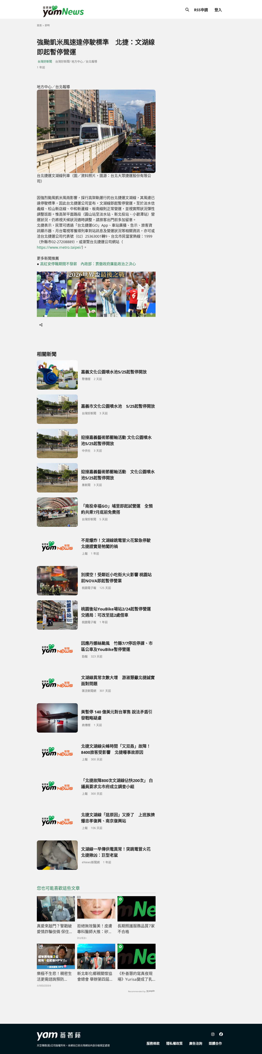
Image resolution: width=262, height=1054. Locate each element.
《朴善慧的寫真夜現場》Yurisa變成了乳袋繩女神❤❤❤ (134, 976)
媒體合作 (215, 1043)
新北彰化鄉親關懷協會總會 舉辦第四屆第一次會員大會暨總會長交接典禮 (95, 976)
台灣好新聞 (45, 61)
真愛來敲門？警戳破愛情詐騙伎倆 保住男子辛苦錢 (55, 929)
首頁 (39, 25)
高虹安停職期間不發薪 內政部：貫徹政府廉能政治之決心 (88, 263)
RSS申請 (201, 9)
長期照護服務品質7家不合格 (136, 929)
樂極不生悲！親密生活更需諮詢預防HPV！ (54, 976)
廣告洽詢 (195, 1043)
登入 (218, 9)
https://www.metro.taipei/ (59, 247)
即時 (47, 25)
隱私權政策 (174, 1043)
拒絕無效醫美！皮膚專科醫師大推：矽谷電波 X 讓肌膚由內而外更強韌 (95, 929)
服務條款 (153, 1043)
